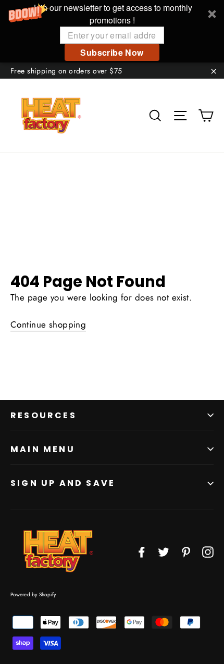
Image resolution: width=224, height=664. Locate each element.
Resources (43, 415)
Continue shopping (48, 324)
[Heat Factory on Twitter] (163, 551)
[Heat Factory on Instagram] (208, 551)
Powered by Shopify (33, 594)
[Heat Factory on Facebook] (141, 551)
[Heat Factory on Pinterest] (186, 551)
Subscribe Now (111, 52)
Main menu (42, 449)
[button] (112, 31)
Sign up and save (62, 483)
